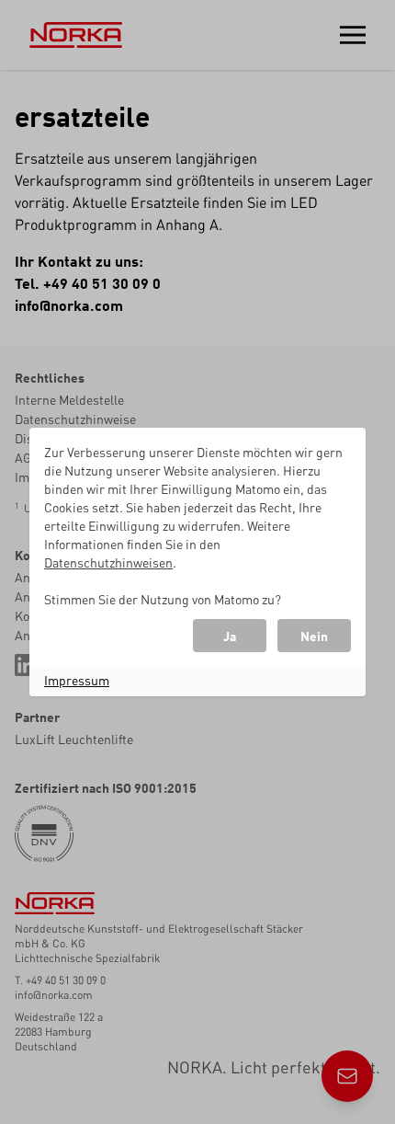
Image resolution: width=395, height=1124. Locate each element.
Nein (314, 635)
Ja (229, 635)
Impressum (76, 679)
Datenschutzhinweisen (108, 562)
